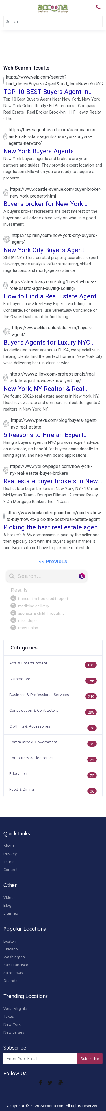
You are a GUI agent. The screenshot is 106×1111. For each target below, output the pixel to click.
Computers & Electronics (31, 757)
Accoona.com (52, 1105)
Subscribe (90, 1058)
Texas (8, 1016)
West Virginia (15, 1008)
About (8, 845)
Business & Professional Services (39, 694)
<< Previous (53, 561)
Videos (9, 897)
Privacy (10, 853)
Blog (7, 905)
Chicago (10, 948)
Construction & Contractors (33, 710)
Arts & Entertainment (28, 662)
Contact (10, 869)
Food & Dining (21, 789)
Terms (8, 861)
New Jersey (14, 1032)
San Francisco (15, 964)
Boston (9, 941)
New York (12, 1024)
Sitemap (10, 913)
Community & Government (33, 741)
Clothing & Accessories (29, 726)
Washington (14, 956)
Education (18, 773)
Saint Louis (13, 972)
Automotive (19, 678)
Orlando (10, 980)
